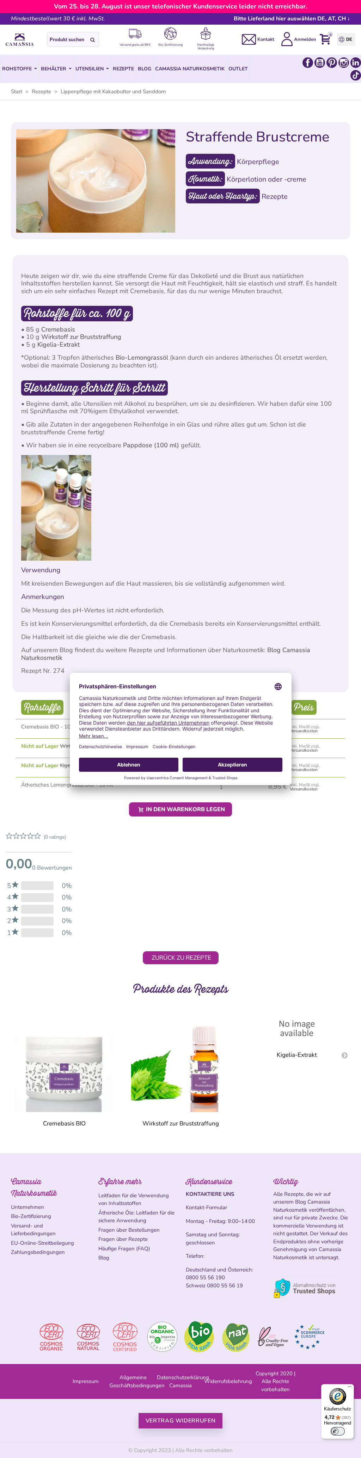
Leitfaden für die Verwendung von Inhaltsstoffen (133, 1199)
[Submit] (93, 39)
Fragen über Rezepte (123, 1239)
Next (344, 1055)
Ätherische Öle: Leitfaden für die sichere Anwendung (136, 1216)
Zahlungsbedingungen (38, 1252)
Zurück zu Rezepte (181, 958)
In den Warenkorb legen (185, 809)
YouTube (319, 62)
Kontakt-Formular (206, 1207)
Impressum (86, 1381)
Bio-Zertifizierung (31, 1216)
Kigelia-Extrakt (58, 344)
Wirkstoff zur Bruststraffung (81, 337)
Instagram (343, 62)
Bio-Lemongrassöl (142, 357)
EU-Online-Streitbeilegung (42, 1242)
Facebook (307, 62)
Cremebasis (58, 329)
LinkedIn (355, 62)
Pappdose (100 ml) (151, 445)
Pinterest (331, 62)
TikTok (355, 75)
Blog (103, 1257)
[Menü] (349, 1388)
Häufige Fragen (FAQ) (124, 1248)
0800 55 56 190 (205, 1277)
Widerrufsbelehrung (228, 1381)
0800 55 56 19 (225, 1285)
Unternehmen (27, 1207)
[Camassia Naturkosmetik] (20, 39)
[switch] (338, 1431)
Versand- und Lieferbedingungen (33, 1229)
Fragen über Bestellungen (129, 1229)
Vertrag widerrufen (181, 1421)
